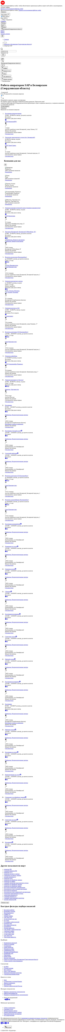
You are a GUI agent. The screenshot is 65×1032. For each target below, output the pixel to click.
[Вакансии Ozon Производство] (34, 265)
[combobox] (8, 51)
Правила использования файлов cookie (30, 10)
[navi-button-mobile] (2, 36)
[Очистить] (3, 55)
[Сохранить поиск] (2, 59)
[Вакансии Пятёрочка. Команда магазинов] (34, 240)
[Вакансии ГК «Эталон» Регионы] (34, 291)
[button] (2, 31)
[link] (3, 27)
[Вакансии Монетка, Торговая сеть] (34, 388)
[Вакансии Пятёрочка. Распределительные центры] (34, 413)
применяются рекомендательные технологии (34, 1018)
